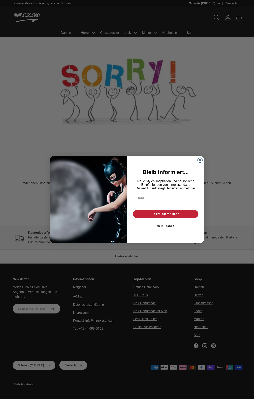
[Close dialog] (200, 160)
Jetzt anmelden (166, 214)
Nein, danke (166, 226)
